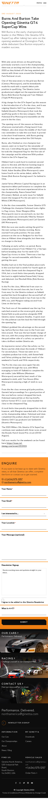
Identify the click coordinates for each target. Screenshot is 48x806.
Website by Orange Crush (36, 793)
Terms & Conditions (10, 793)
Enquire (27, 9)
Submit (24, 622)
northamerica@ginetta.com (17, 482)
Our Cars (5, 737)
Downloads (29, 737)
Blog (10, 750)
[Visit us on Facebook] (16, 783)
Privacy (22, 793)
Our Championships (9, 741)
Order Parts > (31, 773)
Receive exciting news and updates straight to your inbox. (22, 571)
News (20, 9)
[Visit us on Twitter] (24, 783)
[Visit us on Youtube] (32, 783)
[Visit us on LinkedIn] (28, 783)
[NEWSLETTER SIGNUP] (4, 723)
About (4, 746)
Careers (28, 741)
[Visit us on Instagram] (20, 783)
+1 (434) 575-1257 (13, 479)
